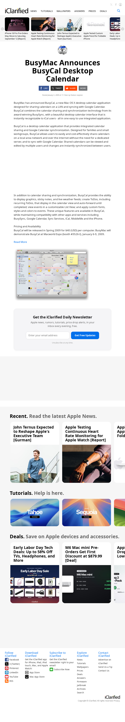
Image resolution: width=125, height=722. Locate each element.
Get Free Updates (85, 335)
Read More (20, 242)
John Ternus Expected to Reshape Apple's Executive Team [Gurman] (69, 36)
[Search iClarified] (118, 10)
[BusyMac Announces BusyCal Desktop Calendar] (52, 275)
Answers (81, 677)
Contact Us (103, 670)
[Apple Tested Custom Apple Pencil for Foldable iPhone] (96, 30)
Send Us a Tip (105, 666)
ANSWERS (79, 10)
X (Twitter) (14, 663)
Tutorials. (21, 493)
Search (80, 692)
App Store (35, 672)
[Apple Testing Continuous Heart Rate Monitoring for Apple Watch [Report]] (43, 30)
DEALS (103, 10)
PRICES (92, 10)
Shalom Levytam (77, 95)
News (80, 659)
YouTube (13, 676)
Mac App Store (37, 676)
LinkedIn (13, 672)
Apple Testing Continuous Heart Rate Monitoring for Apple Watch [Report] (43, 36)
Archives (81, 688)
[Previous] (2, 28)
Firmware (82, 681)
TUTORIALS (47, 10)
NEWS (33, 10)
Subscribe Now (62, 669)
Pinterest (14, 668)
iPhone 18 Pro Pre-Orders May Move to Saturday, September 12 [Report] (16, 36)
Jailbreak (81, 685)
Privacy (117, 700)
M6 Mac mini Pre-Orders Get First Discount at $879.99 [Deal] (83, 554)
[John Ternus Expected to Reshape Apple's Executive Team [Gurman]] (69, 30)
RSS (11, 680)
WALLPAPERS (63, 10)
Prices (80, 670)
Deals (80, 674)
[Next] (122, 28)
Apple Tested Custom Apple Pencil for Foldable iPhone (95, 36)
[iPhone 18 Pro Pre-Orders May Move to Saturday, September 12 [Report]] (17, 30)
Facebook (14, 659)
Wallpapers (83, 666)
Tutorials (81, 663)
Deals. (17, 536)
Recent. (19, 416)
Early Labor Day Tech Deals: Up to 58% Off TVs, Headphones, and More (34, 554)
